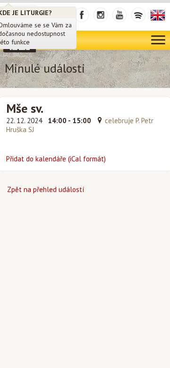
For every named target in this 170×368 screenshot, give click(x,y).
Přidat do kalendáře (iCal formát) (56, 158)
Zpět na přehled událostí (45, 189)
